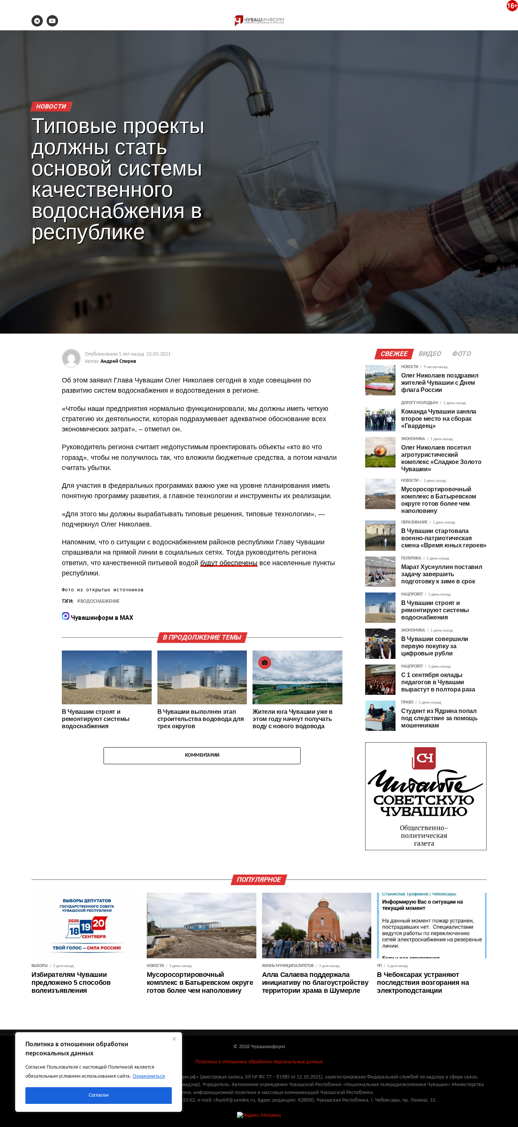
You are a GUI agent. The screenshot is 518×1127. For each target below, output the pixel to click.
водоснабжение (99, 601)
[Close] (174, 1038)
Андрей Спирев (118, 361)
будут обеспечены (228, 563)
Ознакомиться (149, 1076)
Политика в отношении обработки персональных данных (259, 1062)
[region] (98, 1072)
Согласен (98, 1095)
